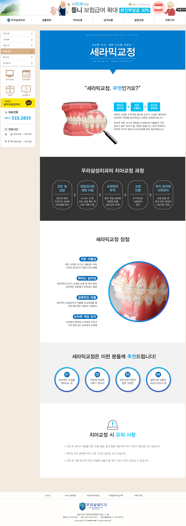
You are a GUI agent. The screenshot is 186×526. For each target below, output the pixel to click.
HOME (47, 495)
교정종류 (6, 39)
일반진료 (139, 20)
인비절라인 (7, 63)
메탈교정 (6, 45)
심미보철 (108, 20)
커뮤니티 (170, 20)
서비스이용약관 (70, 495)
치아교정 (77, 20)
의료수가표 (138, 495)
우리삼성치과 (18, 20)
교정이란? (6, 34)
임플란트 (46, 20)
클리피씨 (6, 57)
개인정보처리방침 (93, 495)
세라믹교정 (6, 51)
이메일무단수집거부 (116, 495)
